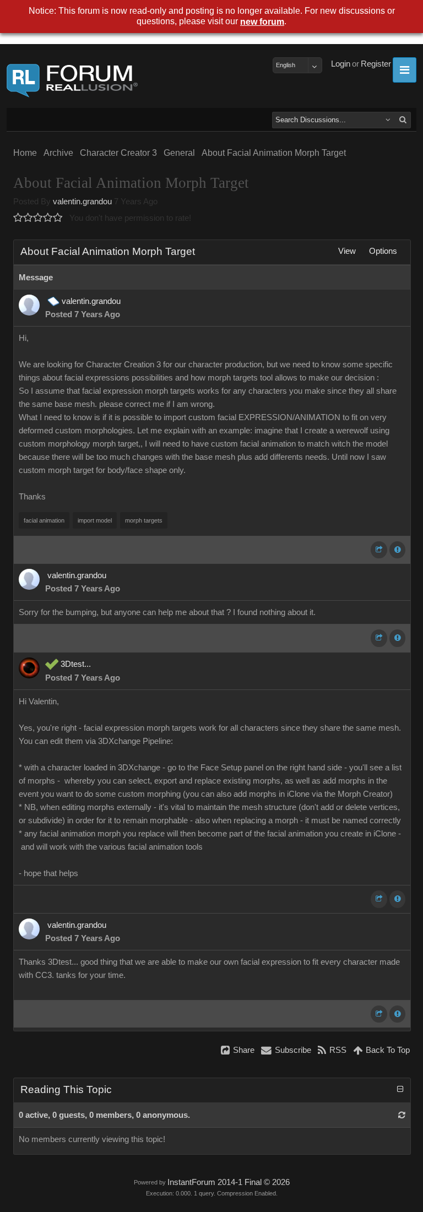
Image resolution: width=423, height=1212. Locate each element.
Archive (58, 152)
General (179, 152)
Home (25, 152)
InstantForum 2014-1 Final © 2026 (228, 1182)
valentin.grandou (82, 201)
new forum (262, 21)
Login (340, 63)
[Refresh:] (401, 1115)
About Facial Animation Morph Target (274, 152)
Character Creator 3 (118, 152)
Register (376, 63)
